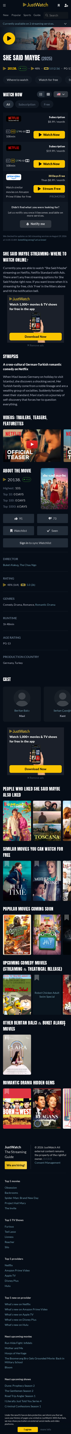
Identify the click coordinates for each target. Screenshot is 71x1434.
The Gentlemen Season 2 (19, 1390)
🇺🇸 (59, 94)
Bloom (8, 1367)
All (8, 104)
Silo (7, 1247)
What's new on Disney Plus (20, 1319)
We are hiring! (16, 1165)
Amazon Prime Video (17, 1270)
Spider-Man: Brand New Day (21, 1197)
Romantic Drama (45, 604)
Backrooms (11, 1192)
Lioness (9, 1236)
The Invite (10, 1208)
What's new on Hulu (16, 1324)
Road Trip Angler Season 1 (20, 1396)
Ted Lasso (10, 1231)
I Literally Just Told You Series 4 (23, 1401)
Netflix (9, 1265)
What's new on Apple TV (19, 1314)
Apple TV (10, 1275)
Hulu (8, 1285)
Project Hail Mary (15, 1203)
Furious (9, 1226)
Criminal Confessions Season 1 (23, 1406)
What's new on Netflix (17, 1304)
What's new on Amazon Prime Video (26, 1309)
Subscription (27, 104)
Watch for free (48, 79)
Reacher (9, 1242)
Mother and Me (14, 1348)
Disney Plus (12, 1280)
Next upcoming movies (18, 1336)
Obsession (11, 1187)
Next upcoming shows (18, 1379)
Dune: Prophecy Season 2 (20, 1385)
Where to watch (17, 79)
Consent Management (47, 1162)
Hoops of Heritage (15, 1353)
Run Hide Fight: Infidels (18, 1343)
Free (47, 104)
